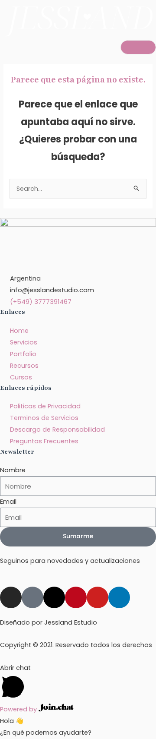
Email (8, 501)
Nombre (13, 470)
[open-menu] (138, 47)
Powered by (19, 709)
